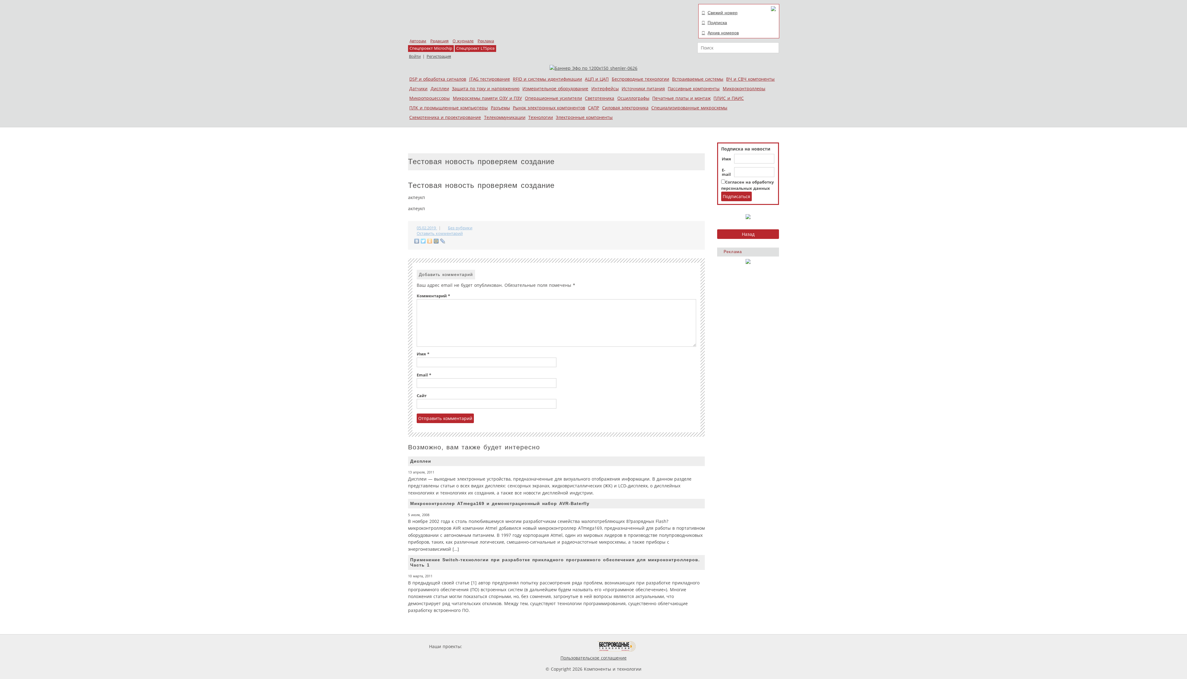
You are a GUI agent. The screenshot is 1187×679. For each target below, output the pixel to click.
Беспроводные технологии (640, 79)
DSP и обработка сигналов (437, 79)
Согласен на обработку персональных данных (747, 185)
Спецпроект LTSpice (475, 48)
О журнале (463, 41)
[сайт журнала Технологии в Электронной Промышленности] (522, 646)
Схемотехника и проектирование (445, 117)
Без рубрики (460, 228)
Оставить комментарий (440, 233)
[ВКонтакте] (417, 241)
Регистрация (439, 56)
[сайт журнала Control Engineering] (658, 646)
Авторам (418, 41)
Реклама (486, 41)
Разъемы (500, 108)
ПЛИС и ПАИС (728, 98)
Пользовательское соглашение (593, 658)
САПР (593, 108)
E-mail (726, 172)
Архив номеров (723, 32)
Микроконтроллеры (744, 88)
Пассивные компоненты (694, 88)
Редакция (439, 41)
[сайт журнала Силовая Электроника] (483, 646)
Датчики (418, 88)
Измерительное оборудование (555, 88)
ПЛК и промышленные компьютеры (448, 108)
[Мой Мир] (436, 241)
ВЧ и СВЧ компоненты (750, 79)
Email (424, 375)
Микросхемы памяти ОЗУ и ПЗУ (487, 98)
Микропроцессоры (429, 98)
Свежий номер (723, 12)
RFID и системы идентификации (547, 79)
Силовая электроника (625, 108)
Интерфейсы (605, 88)
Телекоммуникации (504, 117)
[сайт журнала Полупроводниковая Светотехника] (568, 646)
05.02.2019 (427, 228)
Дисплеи (440, 88)
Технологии (540, 117)
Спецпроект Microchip (431, 48)
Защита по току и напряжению (486, 88)
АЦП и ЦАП (597, 79)
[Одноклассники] (430, 241)
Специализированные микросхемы (689, 108)
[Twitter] (423, 241)
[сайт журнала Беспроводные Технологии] (617, 646)
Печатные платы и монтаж (681, 98)
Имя (726, 159)
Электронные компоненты (584, 117)
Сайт (422, 395)
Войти (415, 56)
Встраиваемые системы (697, 79)
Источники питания (643, 88)
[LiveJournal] (443, 241)
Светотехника (599, 98)
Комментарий (433, 296)
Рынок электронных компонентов (549, 108)
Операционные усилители (553, 98)
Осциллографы (633, 98)
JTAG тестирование (489, 79)
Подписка (717, 22)
